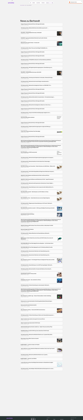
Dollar (54, 419)
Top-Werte (61, 419)
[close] (81, 1)
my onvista (38, 2)
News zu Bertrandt (29, 5)
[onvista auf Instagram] (34, 419)
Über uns (72, 419)
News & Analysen (22, 5)
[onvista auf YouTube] (33, 419)
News (25, 5)
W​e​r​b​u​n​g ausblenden (49, 11)
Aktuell (34, 2)
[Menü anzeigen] (31, 3)
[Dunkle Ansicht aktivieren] (12, 0)
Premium (43, 2)
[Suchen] (52, 3)
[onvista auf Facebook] (31, 419)
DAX (47, 419)
